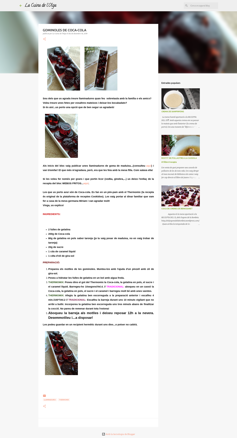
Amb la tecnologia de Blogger (120, 434)
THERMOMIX (64, 400)
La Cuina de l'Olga (40, 5)
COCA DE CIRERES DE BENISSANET (177, 209)
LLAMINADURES (50, 400)
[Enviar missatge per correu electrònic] (44, 397)
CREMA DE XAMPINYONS (172, 111)
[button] (44, 39)
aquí (148, 165)
